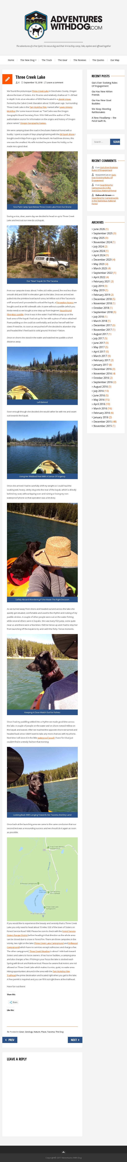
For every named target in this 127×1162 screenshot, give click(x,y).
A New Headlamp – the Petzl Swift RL (104, 119)
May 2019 (99, 290)
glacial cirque (64, 99)
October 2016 (101, 378)
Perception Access (65, 302)
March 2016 (100, 408)
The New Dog (27, 60)
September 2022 (103, 273)
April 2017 (99, 351)
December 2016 (103, 369)
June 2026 (99, 229)
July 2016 (99, 391)
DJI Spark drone (67, 134)
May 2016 (99, 399)
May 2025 (99, 238)
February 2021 (102, 281)
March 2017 (100, 356)
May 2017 (99, 347)
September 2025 (103, 233)
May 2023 (99, 264)
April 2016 (99, 404)
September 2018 (103, 312)
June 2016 (99, 395)
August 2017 (101, 334)
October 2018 (101, 308)
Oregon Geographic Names (33, 123)
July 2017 (99, 338)
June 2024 (99, 251)
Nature (37, 1031)
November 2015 (103, 426)
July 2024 (99, 246)
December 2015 (103, 421)
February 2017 (102, 360)
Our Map (114, 60)
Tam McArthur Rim (38, 107)
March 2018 (100, 321)
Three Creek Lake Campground (49, 943)
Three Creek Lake (40, 91)
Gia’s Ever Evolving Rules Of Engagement (104, 84)
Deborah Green (104, 195)
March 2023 (100, 268)
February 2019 (102, 294)
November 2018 (103, 303)
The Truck (47, 60)
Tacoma (51, 1031)
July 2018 (99, 316)
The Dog (59, 1031)
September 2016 (103, 382)
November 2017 (103, 329)
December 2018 (103, 299)
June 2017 (99, 343)
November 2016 (103, 373)
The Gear (62, 60)
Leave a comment (55, 82)
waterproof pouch (46, 737)
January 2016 (101, 417)
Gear (21, 1031)
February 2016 (102, 413)
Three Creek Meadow (39, 951)
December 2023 (103, 259)
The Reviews (79, 60)
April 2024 (99, 255)
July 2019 (99, 286)
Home (11, 60)
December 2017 (103, 325)
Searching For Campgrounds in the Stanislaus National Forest (104, 188)
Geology (29, 1031)
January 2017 (101, 364)
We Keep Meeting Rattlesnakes (101, 110)
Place (43, 1031)
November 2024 (103, 242)
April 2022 (99, 277)
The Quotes (98, 60)
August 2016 (101, 386)
